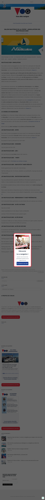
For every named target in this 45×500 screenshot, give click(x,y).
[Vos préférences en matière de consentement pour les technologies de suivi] (43, 498)
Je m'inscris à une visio (22, 263)
